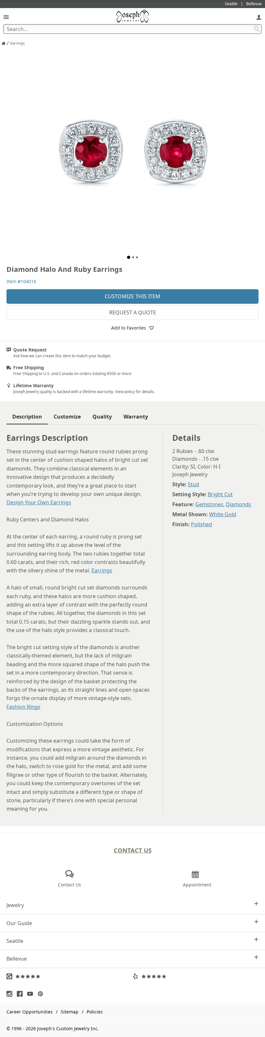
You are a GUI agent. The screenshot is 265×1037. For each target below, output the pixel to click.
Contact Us (133, 850)
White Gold (222, 514)
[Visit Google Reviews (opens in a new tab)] (69, 976)
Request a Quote (132, 312)
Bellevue (16, 958)
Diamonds (238, 504)
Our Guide (19, 923)
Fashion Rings (23, 706)
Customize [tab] (67, 416)
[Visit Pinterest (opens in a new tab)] (42, 993)
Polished (201, 524)
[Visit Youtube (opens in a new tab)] (31, 993)
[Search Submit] (257, 29)
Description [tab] (27, 416)
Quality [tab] (102, 416)
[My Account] (259, 17)
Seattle (14, 940)
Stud (193, 484)
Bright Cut (220, 494)
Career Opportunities (29, 1012)
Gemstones (209, 504)
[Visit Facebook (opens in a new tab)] (21, 993)
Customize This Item (132, 296)
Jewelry (15, 905)
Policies (95, 1012)
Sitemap (70, 1012)
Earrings (101, 570)
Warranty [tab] (135, 416)
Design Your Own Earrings (38, 502)
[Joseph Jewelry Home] (3, 43)
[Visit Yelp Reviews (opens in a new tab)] (195, 976)
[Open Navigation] (6, 17)
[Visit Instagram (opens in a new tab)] (11, 993)
